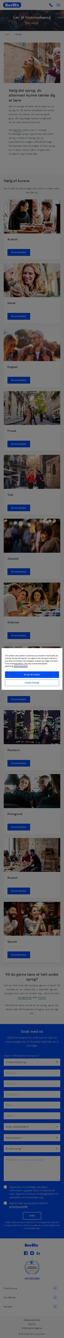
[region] (32, 669)
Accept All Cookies (32, 675)
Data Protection (21, 666)
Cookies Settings (32, 683)
